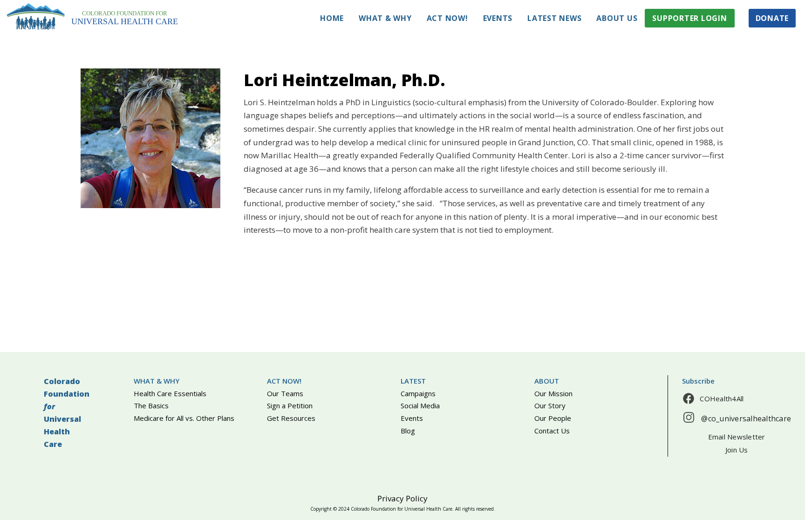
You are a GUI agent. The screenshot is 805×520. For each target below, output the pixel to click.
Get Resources (291, 418)
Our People (552, 418)
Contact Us (552, 430)
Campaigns (418, 393)
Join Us (736, 449)
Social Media (420, 405)
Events (498, 18)
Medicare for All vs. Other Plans (184, 418)
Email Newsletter (736, 436)
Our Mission (553, 393)
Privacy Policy (402, 498)
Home (332, 18)
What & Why (385, 18)
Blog (408, 430)
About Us (616, 18)
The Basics (151, 405)
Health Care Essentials (170, 393)
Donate (772, 18)
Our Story (550, 405)
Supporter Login (689, 18)
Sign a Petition (290, 405)
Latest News (554, 18)
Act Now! (447, 18)
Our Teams (285, 393)
